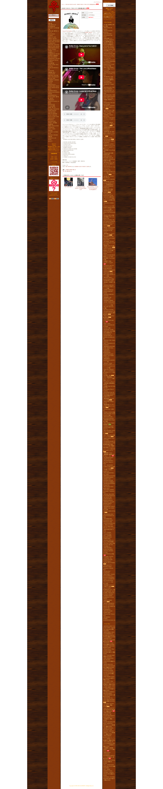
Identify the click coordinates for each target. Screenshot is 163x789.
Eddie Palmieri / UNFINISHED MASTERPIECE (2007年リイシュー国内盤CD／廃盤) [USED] (109, 755)
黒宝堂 (50, 136)
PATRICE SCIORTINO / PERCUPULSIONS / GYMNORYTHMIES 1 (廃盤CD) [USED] (109, 694)
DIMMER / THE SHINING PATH (107, 298)
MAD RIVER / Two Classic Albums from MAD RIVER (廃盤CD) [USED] (109, 699)
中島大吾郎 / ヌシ (108, 38)
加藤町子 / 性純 (107, 261)
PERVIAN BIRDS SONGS (107, 601)
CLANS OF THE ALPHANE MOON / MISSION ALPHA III (107, 499)
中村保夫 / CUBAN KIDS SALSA (108, 115)
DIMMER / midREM (108, 300)
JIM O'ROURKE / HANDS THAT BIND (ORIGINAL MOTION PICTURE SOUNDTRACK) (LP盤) (108, 551)
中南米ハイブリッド (53, 51)
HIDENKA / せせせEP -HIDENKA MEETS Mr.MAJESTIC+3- (109, 503)
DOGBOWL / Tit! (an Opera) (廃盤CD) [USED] (108, 643)
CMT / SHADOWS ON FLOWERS (108, 325)
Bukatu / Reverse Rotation (109, 562)
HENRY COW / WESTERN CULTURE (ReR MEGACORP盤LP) (108, 480)
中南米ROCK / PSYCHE (54, 54)
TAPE (50, 139)
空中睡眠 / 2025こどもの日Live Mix (108, 217)
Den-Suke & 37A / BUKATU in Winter (107, 566)
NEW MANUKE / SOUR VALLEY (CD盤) (109, 414)
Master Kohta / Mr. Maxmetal (107, 28)
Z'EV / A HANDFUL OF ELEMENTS (109, 344)
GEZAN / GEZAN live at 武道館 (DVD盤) (109, 160)
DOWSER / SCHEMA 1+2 (108, 203)
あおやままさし (52, 84)
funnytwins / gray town (109, 265)
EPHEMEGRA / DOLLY (109, 506)
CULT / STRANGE (53, 115)
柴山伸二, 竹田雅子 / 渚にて (109, 283)
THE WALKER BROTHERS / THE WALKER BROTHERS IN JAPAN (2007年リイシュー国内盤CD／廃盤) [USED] (109, 716)
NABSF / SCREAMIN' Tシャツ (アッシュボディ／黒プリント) (109, 119)
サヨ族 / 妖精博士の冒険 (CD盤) (108, 25)
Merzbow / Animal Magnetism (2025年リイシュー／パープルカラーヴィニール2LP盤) (109, 365)
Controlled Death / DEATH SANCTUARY (108, 194)
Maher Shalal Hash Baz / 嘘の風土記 (108, 316)
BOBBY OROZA (88, 32)
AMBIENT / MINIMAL (54, 80)
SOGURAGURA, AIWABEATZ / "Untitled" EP (108, 84)
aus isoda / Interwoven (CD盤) (108, 307)
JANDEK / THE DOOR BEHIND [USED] (108, 646)
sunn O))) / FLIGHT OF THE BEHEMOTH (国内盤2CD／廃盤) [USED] (109, 710)
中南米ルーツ (52, 52)
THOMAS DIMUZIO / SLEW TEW (108, 295)
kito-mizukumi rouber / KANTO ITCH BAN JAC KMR (108, 516)
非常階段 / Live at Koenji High (109, 151)
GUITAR (51, 81)
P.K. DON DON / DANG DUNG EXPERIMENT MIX (109, 432)
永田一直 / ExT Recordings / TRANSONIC (53, 108)
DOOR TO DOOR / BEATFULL (108, 31)
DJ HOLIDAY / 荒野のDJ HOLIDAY (108, 141)
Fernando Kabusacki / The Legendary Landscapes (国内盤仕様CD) (109, 313)
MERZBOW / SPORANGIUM (106, 351)
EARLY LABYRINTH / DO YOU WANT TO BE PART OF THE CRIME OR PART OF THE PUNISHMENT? (109, 606)
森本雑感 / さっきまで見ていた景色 (108, 234)
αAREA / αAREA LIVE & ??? (109, 511)
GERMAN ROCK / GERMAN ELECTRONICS (54, 91)
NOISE (50, 93)
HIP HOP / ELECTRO (53, 75)
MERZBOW (51, 99)
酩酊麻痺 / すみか (108, 453)
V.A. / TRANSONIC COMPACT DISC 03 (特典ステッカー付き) (109, 467)
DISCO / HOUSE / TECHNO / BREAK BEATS (54, 39)
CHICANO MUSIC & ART (53, 68)
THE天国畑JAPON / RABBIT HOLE (108, 396)
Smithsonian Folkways (53, 60)
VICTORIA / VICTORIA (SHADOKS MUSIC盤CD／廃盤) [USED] (109, 778)
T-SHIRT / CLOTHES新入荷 (53, 28)
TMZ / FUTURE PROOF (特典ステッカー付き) (109, 255)
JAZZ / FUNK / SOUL (53, 64)
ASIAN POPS (52, 73)
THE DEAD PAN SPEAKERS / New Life (108, 157)
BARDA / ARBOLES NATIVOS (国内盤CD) (108, 43)
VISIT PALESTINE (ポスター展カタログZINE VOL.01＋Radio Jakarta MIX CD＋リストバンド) (109, 525)
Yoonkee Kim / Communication (106, 572)
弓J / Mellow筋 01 (68, 186)
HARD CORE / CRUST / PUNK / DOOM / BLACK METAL (54, 88)
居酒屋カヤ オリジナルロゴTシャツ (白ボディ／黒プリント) (109, 147)
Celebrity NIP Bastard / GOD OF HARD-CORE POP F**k (108, 427)
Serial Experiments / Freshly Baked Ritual (107, 267)
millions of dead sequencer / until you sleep (109, 270)
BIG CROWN (69, 166)
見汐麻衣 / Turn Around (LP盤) (108, 259)
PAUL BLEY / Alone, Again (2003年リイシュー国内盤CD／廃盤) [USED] (109, 683)
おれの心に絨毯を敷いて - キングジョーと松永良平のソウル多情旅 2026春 (109, 199)
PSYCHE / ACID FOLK (54, 44)
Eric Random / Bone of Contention (108, 390)
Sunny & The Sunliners (67, 31)
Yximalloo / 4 (107, 546)
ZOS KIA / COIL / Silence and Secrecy (109, 341)
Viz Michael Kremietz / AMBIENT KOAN (108, 458)
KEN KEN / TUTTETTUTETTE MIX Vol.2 (108, 320)
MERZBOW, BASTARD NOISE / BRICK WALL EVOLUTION (109, 348)
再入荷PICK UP (52, 24)
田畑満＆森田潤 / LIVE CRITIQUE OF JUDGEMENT (109, 129)
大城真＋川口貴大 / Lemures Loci (108, 470)
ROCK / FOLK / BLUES (54, 46)
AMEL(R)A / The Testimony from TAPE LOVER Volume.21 (107, 559)
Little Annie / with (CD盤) (109, 331)
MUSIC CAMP (85, 166)
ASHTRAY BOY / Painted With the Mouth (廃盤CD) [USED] (109, 640)
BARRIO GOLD (78, 166)
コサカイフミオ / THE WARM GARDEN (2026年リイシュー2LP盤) (109, 208)
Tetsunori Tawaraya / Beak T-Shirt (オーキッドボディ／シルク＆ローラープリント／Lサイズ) (109, 56)
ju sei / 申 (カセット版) (109, 110)
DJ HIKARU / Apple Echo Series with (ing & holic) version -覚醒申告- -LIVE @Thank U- (108, 79)
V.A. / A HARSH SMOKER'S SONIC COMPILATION (107, 537)
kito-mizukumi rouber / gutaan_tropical (108, 487)
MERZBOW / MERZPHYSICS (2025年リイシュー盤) (109, 360)
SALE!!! (51, 141)
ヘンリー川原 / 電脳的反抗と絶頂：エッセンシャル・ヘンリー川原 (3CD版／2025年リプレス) (109, 448)
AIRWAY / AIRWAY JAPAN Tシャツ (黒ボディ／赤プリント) (109, 124)
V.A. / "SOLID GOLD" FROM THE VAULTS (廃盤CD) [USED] (109, 766)
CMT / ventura (107, 323)
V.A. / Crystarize (107, 532)
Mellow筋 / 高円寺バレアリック (53, 31)
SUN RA (51, 66)
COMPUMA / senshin (109, 280)
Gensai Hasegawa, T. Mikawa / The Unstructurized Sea (109, 212)
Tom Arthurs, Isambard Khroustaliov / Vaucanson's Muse (108, 491)
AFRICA (51, 61)
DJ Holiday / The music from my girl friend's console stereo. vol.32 (109, 243)
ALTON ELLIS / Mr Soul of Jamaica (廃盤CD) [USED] (109, 762)
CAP (50, 133)
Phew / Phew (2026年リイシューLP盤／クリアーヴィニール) (109, 69)
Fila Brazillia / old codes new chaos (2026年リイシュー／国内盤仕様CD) (108, 183)
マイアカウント (97, 2)
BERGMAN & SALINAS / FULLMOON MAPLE (109, 476)
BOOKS (51, 130)
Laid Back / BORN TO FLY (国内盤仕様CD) (108, 40)
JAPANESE (51, 70)
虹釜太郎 (51, 124)
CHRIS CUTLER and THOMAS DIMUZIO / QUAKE (108, 291)
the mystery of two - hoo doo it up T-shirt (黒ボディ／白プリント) (108, 164)
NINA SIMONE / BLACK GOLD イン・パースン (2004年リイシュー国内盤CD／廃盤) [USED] (109, 738)
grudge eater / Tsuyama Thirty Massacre (108, 177)
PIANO (50, 83)
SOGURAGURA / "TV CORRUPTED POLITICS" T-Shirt (109, 92)
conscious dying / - (108, 534)
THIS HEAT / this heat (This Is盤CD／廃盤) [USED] (108, 705)
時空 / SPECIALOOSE (54, 125)
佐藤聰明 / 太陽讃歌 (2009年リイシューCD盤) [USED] (109, 749)
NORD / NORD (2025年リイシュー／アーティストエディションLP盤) (109, 303)
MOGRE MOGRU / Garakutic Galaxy (108, 611)
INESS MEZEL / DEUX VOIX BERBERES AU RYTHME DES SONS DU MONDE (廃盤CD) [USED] (109, 634)
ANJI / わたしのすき (109, 144)
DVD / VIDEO (52, 129)
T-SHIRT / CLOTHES (53, 132)
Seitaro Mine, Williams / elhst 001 (108, 402)
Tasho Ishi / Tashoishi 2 (109, 369)
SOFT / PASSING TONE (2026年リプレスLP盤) (109, 249)
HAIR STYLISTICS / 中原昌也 (53, 102)
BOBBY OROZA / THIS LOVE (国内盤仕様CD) (86, 4)
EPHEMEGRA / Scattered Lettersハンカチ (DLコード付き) (109, 73)
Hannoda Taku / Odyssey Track (109, 614)
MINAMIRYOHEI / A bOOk (108, 530)
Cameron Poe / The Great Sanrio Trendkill (109, 103)
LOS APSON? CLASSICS (51, 34)
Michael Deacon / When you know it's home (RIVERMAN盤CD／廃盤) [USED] (109, 651)
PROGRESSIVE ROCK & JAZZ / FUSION (53, 48)
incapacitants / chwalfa (108, 329)
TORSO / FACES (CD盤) (109, 412)
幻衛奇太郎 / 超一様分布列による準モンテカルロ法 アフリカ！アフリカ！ (109, 134)
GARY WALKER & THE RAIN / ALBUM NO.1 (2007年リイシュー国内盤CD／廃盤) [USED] (109, 724)
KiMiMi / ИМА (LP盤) (109, 215)
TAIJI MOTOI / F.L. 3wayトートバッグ (109, 167)
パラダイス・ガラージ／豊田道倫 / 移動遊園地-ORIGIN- (109, 383)
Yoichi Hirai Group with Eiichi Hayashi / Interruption (109, 393)
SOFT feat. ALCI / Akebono (107, 252)
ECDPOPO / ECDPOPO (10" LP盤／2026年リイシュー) (109, 107)
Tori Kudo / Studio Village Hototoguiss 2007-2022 (109, 544)
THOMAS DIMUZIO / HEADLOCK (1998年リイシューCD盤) (109, 287)
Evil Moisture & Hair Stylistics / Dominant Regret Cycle (80, 188)
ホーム (63, 4)
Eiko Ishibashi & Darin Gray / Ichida (108, 473)
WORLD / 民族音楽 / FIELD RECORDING (53, 56)
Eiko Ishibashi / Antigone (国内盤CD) (109, 423)
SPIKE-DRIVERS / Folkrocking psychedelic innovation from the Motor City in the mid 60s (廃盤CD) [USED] (108, 672)
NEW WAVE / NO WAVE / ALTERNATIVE (54, 42)
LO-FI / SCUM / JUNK (54, 116)
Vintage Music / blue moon (54, 58)
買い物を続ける (68, 171)
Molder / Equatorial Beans (109, 227)
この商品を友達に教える (70, 169)
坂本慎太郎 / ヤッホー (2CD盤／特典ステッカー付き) (109, 406)
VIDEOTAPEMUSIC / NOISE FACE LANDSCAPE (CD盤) (108, 188)
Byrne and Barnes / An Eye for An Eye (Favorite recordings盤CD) (92, 188)
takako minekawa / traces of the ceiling (108, 439)
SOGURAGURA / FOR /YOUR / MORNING (108, 88)
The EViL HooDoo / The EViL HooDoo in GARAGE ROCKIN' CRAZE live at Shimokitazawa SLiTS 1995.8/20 (109, 223)
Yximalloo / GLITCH (108, 556)
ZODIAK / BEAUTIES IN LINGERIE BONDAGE (109, 495)
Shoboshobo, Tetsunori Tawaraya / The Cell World (108, 46)
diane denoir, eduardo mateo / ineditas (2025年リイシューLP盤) (109, 274)
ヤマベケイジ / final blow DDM (108, 582)
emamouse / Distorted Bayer (108, 569)
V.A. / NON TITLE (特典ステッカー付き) (109, 436)
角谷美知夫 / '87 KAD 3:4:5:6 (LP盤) (108, 399)
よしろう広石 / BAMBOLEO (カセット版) (109, 588)
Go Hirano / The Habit (108, 309)
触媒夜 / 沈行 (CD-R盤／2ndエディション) (108, 246)
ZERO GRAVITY (52, 110)
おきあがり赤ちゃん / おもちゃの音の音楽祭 (108, 541)
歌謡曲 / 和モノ (52, 72)
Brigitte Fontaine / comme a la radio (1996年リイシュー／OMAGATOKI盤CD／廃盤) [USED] (109, 688)
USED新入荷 (52, 26)
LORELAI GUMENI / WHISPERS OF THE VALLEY (108, 230)
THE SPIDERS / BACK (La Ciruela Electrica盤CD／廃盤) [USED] (109, 678)
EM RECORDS (52, 112)
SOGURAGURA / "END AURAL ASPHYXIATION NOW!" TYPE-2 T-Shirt (109, 96)
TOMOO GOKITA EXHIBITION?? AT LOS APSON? (108, 597)
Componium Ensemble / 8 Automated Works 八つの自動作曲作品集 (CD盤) (109, 443)
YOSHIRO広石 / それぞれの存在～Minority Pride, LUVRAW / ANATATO (109, 593)
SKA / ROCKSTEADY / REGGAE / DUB (53, 77)
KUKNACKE (52, 104)
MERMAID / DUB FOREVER (107, 191)
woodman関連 (52, 106)
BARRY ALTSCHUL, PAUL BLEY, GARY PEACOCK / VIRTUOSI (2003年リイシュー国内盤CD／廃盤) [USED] (109, 731)
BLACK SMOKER (53, 113)
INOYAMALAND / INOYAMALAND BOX (108, 417)
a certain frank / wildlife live (108, 410)
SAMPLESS (51, 127)
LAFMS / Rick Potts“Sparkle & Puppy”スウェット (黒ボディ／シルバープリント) (109, 172)
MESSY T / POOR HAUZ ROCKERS (107, 138)
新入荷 (50, 23)
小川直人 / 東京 (107, 375)
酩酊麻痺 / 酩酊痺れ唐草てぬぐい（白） (108, 455)
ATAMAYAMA (52, 121)
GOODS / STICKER (53, 135)
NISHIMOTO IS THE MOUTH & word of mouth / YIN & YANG (109, 238)
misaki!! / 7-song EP (108, 262)
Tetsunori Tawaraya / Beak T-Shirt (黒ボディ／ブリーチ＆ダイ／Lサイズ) (109, 51)
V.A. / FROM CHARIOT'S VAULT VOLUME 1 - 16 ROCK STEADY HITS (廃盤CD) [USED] (108, 772)
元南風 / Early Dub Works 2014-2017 (109, 387)
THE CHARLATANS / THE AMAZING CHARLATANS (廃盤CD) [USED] (109, 660)
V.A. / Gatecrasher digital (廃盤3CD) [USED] (108, 656)
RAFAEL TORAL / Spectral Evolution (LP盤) (108, 278)
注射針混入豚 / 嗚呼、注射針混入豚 (108, 154)
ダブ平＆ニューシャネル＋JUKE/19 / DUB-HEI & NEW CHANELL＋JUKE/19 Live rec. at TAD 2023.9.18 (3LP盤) (109, 63)
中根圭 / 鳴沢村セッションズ (108, 100)
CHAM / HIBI (107, 328)
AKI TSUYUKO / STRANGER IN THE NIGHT (107, 35)
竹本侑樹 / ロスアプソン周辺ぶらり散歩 (108, 585)
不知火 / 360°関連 (53, 122)
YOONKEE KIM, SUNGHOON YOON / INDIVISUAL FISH (108, 520)
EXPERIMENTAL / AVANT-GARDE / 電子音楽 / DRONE (53, 97)
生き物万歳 (51, 63)
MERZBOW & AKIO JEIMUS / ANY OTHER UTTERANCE (108, 355)
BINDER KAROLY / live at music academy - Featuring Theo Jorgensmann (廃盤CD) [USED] (109, 628)
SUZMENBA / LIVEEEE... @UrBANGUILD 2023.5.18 (109, 619)
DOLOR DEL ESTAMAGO (51, 119)
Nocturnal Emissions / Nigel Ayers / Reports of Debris (108, 462)
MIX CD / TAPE (52, 37)
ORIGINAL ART (52, 138)
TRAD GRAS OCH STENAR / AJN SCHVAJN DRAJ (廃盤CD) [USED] (109, 666)
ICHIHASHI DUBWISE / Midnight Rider (109, 484)
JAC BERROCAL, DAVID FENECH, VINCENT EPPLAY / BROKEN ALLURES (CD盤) (108, 335)
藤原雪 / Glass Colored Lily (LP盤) (108, 508)
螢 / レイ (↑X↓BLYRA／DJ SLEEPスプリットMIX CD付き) (109, 372)
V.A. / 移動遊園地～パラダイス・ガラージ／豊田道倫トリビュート (109, 378)
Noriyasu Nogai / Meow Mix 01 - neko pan (108, 112)
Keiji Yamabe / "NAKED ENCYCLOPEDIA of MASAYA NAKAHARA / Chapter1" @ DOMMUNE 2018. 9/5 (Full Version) (109, 577)
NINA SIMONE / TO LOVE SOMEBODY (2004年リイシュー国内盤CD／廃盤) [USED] (109, 744)
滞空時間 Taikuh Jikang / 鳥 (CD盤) (109, 420)
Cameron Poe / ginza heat (109, 179)
